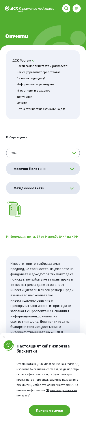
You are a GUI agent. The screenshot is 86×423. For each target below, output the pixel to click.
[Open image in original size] (14, 208)
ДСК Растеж (21, 60)
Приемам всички (49, 410)
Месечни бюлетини (29, 168)
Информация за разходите (35, 84)
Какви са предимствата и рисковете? (43, 66)
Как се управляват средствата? (38, 72)
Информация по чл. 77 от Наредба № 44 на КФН (42, 236)
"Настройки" (64, 385)
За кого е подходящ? (31, 78)
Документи (24, 97)
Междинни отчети (29, 188)
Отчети (22, 103)
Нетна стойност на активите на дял (41, 109)
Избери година (16, 137)
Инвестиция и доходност (34, 90)
